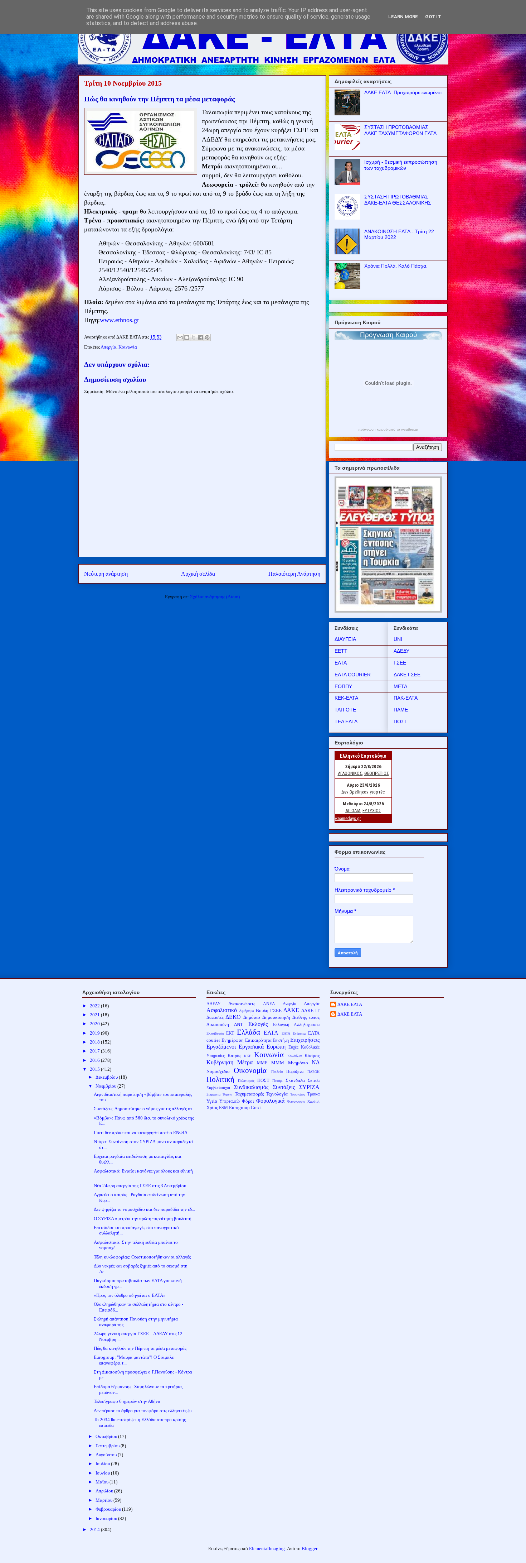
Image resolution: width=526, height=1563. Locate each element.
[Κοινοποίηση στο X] (193, 337)
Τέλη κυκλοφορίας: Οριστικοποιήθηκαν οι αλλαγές (142, 1257)
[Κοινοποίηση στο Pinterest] (207, 337)
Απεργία (108, 347)
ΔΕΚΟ (233, 1017)
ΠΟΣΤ (401, 721)
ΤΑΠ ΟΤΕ (345, 710)
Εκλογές (258, 1024)
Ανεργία (289, 1004)
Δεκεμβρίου (107, 1077)
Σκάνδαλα (295, 1080)
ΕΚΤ (230, 1033)
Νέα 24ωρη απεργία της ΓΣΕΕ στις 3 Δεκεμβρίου (140, 1185)
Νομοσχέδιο (218, 1071)
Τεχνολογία (277, 1094)
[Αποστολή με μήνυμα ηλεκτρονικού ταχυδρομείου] (180, 337)
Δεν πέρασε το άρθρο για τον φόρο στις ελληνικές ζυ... (144, 1410)
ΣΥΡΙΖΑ (309, 1087)
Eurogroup (239, 1107)
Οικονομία (250, 1070)
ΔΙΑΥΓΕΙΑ (345, 639)
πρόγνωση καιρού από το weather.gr (388, 429)
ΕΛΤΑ (341, 663)
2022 (95, 1005)
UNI (398, 639)
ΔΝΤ (238, 1024)
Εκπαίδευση (215, 1033)
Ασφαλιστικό (221, 1010)
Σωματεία (213, 1094)
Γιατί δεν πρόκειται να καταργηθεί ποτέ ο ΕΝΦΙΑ (140, 1132)
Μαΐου (102, 1482)
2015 (95, 1069)
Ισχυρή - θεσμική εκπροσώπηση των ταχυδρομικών (400, 165)
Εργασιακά (251, 1047)
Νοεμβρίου (106, 1086)
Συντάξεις (284, 1087)
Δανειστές (215, 1017)
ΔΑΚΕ (291, 1010)
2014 (95, 1529)
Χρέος (212, 1107)
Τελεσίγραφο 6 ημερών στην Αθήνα (127, 1401)
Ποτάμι (277, 1081)
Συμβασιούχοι (218, 1087)
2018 (95, 1042)
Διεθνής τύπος (306, 1017)
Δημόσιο (251, 1017)
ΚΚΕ (247, 1056)
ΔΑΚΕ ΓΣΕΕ (407, 674)
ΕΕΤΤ (341, 651)
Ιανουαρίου (107, 1518)
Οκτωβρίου (107, 1436)
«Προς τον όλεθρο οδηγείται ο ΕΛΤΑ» (130, 1295)
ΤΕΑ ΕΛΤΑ (346, 721)
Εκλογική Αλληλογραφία (296, 1024)
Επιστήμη (281, 1040)
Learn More (403, 16)
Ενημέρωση (232, 1040)
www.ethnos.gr (119, 319)
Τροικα (313, 1094)
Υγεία (211, 1101)
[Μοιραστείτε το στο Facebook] (200, 337)
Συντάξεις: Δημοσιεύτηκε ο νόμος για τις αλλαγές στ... (144, 1108)
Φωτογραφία (296, 1101)
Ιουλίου (103, 1463)
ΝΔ (316, 1062)
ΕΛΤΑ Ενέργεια (294, 1033)
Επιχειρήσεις (305, 1040)
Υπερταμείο (229, 1101)
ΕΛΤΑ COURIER (353, 674)
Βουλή (262, 1010)
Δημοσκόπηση (276, 1017)
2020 (95, 1023)
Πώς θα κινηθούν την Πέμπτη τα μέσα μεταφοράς (140, 1348)
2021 (95, 1014)
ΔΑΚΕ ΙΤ (310, 1010)
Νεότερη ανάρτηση (106, 574)
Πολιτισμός (246, 1081)
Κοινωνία (127, 347)
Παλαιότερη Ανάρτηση (294, 574)
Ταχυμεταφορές (249, 1094)
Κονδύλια (294, 1056)
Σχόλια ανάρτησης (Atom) (215, 596)
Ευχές (293, 1047)
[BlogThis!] (186, 337)
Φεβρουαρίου (109, 1509)
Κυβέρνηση (219, 1062)
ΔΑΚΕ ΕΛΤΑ (349, 1004)
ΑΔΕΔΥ (401, 651)
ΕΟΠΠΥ (343, 686)
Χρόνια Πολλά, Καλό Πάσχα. (396, 266)
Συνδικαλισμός (251, 1087)
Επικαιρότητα (258, 1040)
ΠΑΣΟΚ (313, 1072)
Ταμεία (227, 1094)
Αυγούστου (107, 1454)
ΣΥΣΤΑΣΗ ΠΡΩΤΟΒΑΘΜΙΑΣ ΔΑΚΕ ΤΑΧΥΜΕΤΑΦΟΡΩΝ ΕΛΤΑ (400, 130)
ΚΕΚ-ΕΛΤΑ (346, 698)
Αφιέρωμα (246, 1011)
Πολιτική (220, 1079)
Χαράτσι (313, 1101)
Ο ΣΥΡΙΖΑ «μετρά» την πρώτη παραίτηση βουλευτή (142, 1218)
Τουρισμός (297, 1094)
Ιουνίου (103, 1473)
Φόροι (248, 1101)
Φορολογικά (270, 1101)
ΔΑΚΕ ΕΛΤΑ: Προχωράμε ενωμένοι (403, 92)
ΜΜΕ (262, 1063)
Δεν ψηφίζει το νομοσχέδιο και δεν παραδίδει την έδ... (144, 1209)
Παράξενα (294, 1071)
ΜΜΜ (277, 1062)
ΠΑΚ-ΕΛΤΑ (406, 698)
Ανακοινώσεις (241, 1003)
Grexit (256, 1108)
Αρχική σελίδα (198, 574)
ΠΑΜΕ (401, 710)
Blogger (309, 1548)
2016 (95, 1060)
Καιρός (234, 1055)
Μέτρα (245, 1062)
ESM (223, 1108)
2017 (95, 1051)
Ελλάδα (248, 1032)
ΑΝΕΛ (269, 1004)
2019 (95, 1033)
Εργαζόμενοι (221, 1047)
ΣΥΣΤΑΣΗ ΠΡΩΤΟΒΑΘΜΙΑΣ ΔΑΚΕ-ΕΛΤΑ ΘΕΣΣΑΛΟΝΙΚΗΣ (397, 200)
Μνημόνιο (298, 1062)
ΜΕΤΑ (400, 686)
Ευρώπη (276, 1047)
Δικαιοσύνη (217, 1024)
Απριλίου (105, 1491)
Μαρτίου (104, 1500)
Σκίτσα (314, 1080)
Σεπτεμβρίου (108, 1445)
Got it (433, 16)
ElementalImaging (267, 1548)
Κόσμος (312, 1055)
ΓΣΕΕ (400, 663)
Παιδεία (277, 1072)
